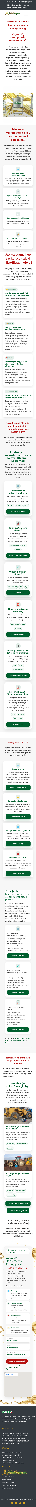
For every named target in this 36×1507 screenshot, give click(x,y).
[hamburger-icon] (26, 13)
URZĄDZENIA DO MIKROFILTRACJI (15, 1433)
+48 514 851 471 (12, 1340)
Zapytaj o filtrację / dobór (17, 1361)
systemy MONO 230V (18, 1040)
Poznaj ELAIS (18, 724)
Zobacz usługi (18, 844)
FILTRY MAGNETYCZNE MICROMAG (15, 1441)
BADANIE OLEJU (8, 1460)
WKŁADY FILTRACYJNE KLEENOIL (15, 1436)
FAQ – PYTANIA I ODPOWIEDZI (13, 1463)
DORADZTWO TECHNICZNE (12, 1458)
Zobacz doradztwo (18, 817)
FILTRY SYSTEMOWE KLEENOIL (14, 1438)
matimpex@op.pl (12, 1347)
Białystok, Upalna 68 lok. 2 (16, 1354)
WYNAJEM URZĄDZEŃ (10, 1455)
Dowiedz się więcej (18, 955)
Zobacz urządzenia (18, 511)
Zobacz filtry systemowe (18, 555)
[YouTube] (16, 1503)
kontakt (7, 1043)
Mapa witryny (32, 1499)
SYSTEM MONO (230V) (10, 1443)
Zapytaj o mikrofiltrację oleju (18, 1203)
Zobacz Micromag (18, 634)
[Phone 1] (20, 1503)
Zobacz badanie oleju (18, 787)
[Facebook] (12, 1503)
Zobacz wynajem (18, 873)
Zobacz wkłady (18, 593)
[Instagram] (24, 1503)
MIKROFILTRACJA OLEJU (11, 1453)
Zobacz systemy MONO (18, 675)
